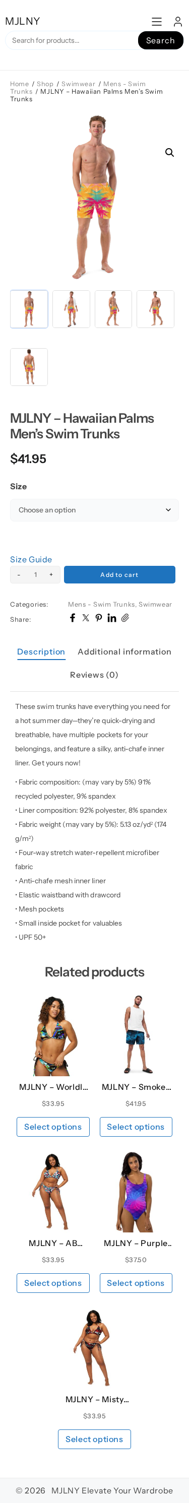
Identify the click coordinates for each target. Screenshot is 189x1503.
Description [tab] (41, 651)
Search (160, 40)
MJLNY (23, 21)
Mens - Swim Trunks (101, 604)
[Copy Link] (125, 619)
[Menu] (157, 22)
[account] (178, 22)
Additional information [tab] (125, 651)
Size (18, 486)
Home (19, 84)
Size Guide (31, 559)
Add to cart (119, 574)
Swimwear (78, 84)
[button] (170, 153)
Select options (53, 1127)
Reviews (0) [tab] (94, 675)
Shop (45, 84)
